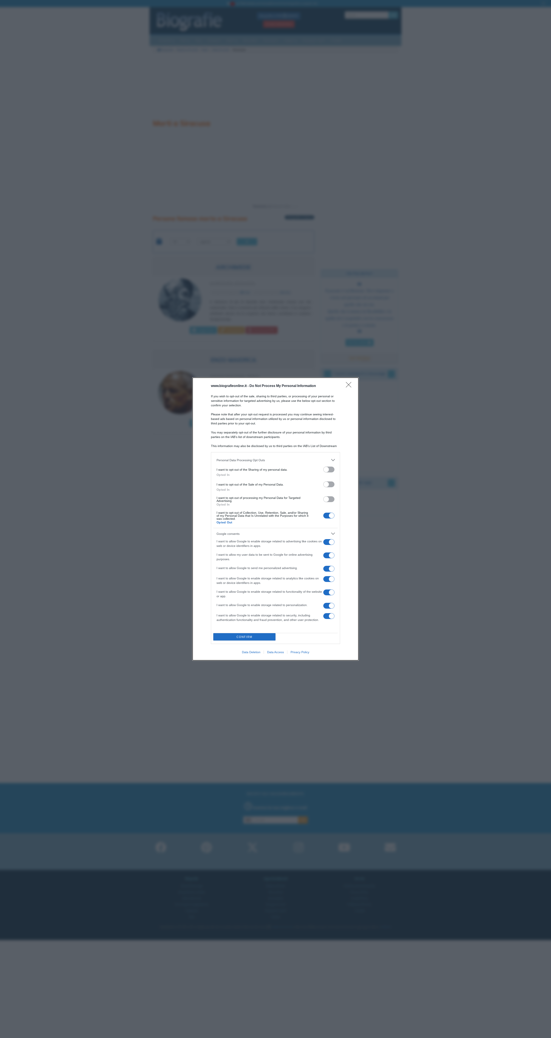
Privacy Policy (300, 652)
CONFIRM (244, 637)
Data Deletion (251, 652)
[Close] (350, 386)
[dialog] (275, 519)
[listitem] (275, 460)
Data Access (275, 652)
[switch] (328, 469)
